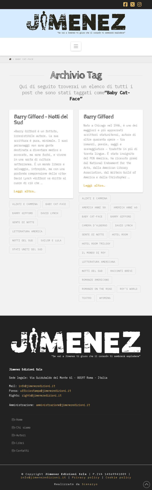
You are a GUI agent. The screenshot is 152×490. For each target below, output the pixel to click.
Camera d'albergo (94, 225)
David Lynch (49, 213)
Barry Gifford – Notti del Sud (41, 120)
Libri (20, 443)
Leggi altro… (24, 191)
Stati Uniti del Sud (27, 249)
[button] (76, 46)
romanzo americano (95, 279)
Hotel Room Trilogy (96, 243)
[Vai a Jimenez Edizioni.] (11, 59)
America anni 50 (94, 207)
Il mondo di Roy (94, 252)
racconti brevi (121, 271)
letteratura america (27, 231)
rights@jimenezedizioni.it (40, 395)
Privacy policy (87, 477)
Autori (21, 435)
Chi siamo (23, 427)
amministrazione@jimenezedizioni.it (62, 405)
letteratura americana (98, 261)
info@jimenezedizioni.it (36, 386)
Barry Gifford (22, 213)
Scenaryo (90, 484)
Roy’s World (128, 289)
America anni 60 (125, 207)
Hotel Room (120, 234)
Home (19, 419)
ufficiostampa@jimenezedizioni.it (45, 391)
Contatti (22, 450)
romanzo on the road (97, 289)
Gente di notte (23, 222)
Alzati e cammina (25, 204)
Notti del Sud (22, 240)
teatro (86, 298)
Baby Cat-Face (56, 204)
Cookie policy (118, 477)
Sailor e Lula (51, 240)
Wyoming (104, 298)
